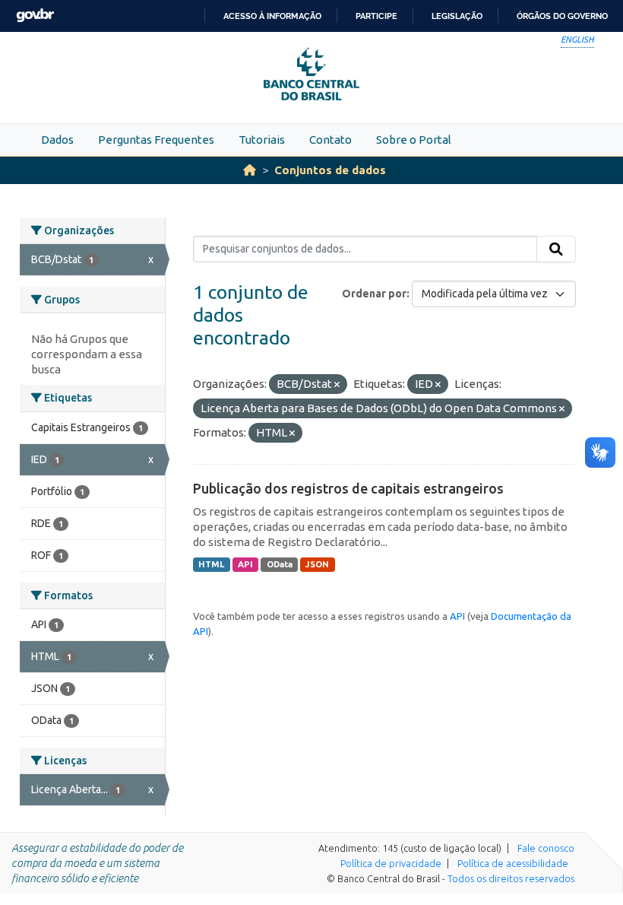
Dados (57, 139)
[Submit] (556, 249)
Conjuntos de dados (330, 170)
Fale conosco (545, 848)
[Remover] (337, 384)
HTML (211, 564)
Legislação (457, 16)
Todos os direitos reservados (510, 878)
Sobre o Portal (413, 139)
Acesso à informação (272, 16)
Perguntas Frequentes (156, 139)
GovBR (35, 15)
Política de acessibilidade (512, 863)
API (245, 564)
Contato (330, 139)
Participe (376, 16)
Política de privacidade (390, 863)
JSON (317, 564)
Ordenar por (374, 293)
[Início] (249, 170)
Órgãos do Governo (562, 16)
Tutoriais (262, 139)
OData (280, 564)
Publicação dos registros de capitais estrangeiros (348, 488)
